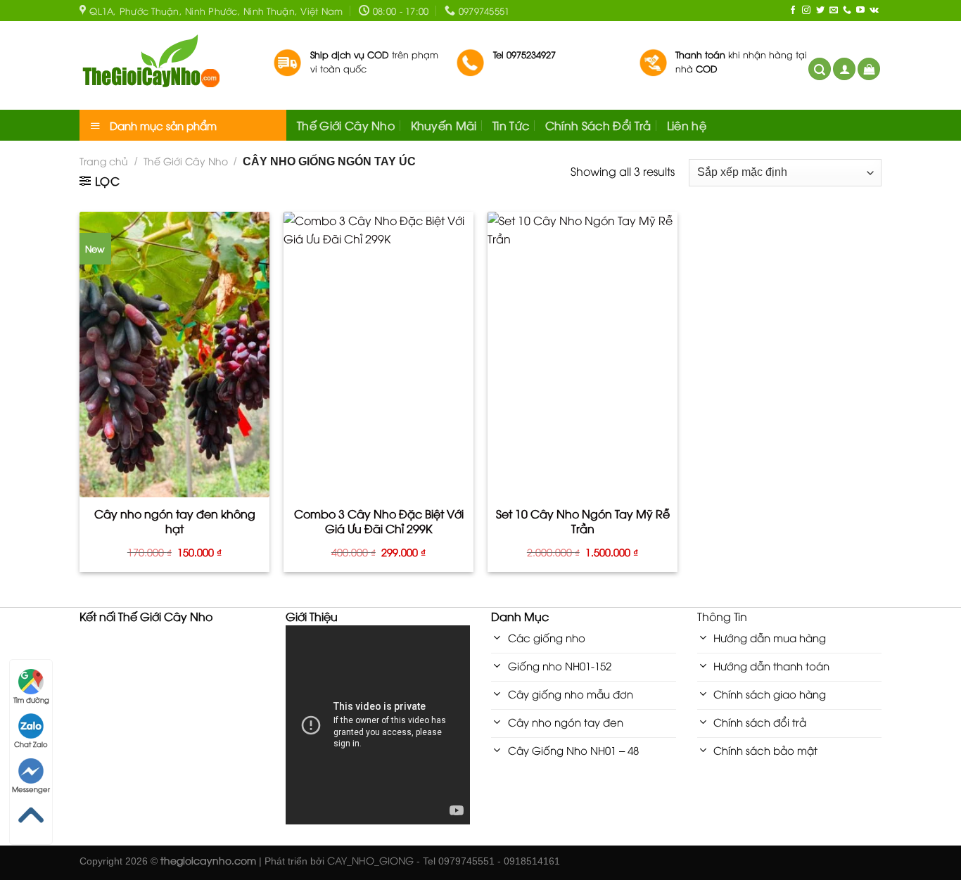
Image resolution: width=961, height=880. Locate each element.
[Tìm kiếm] (819, 69)
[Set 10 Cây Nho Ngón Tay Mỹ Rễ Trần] (582, 354)
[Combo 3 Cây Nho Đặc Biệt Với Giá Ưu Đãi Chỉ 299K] (378, 354)
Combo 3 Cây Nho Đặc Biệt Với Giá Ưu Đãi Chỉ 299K (379, 521)
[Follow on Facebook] (793, 10)
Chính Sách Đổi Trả (598, 125)
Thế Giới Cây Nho (346, 125)
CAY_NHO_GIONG (370, 860)
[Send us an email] (833, 10)
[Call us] (847, 10)
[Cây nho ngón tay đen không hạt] (174, 354)
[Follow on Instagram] (806, 10)
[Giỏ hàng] (869, 69)
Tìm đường (31, 699)
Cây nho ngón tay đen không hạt (174, 521)
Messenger (31, 788)
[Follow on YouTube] (860, 10)
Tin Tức (510, 125)
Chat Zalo (31, 743)
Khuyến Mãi (444, 125)
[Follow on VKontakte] (874, 10)
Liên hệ (686, 125)
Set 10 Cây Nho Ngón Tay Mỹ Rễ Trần (583, 521)
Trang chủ (103, 160)
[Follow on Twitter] (820, 10)
